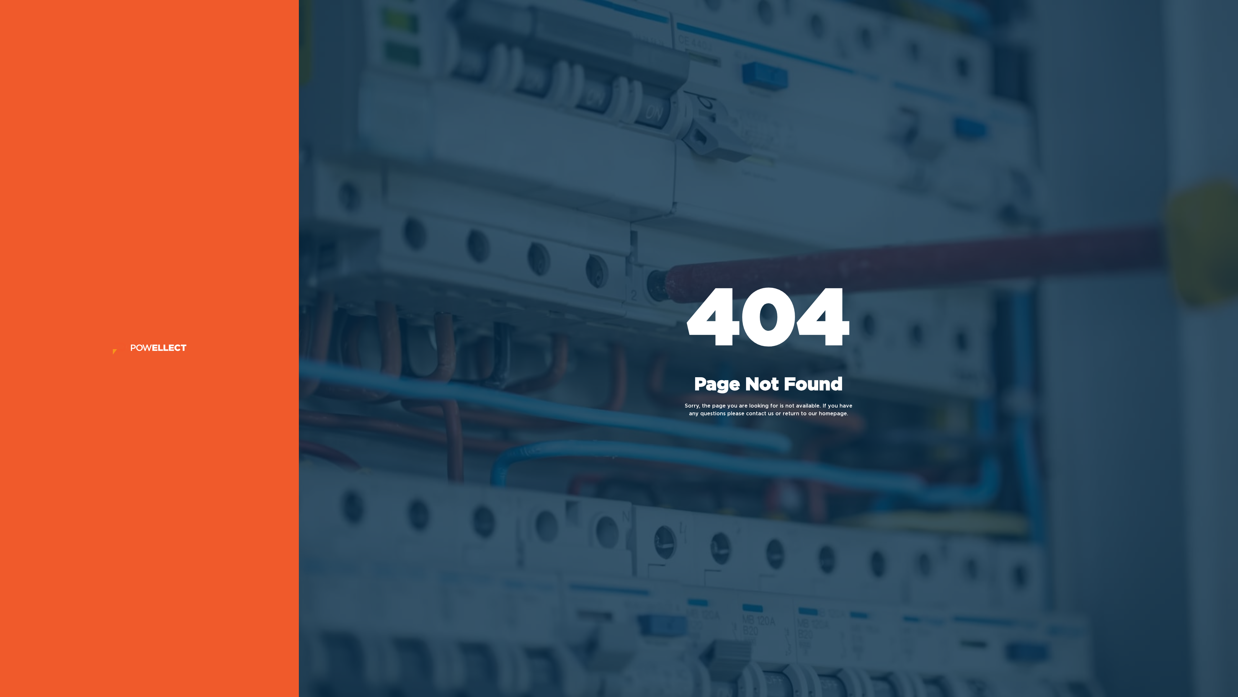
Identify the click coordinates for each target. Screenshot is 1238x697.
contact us (760, 413)
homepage (833, 413)
